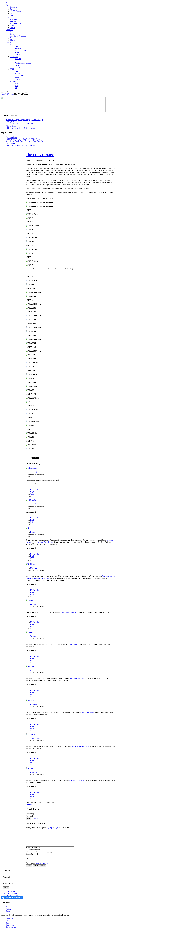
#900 (32, 762)
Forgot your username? (9, 893)
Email (28, 859)
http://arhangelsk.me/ (69, 612)
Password (29, 816)
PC (6, 94)
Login (28, 818)
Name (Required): (32, 854)
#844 (32, 626)
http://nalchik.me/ (88, 712)
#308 (32, 494)
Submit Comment (39, 865)
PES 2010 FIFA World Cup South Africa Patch (23, 139)
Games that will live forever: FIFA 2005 (20, 124)
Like (37, 490)
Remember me (8, 883)
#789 (32, 558)
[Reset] (26, 92)
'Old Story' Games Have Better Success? (20, 128)
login (56, 828)
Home (3, 94)
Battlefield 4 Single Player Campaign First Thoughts (24, 120)
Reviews (11, 94)
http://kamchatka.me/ (76, 678)
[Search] (2, 92)
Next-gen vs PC (11, 122)
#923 (32, 796)
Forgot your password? (9, 891)
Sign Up (35, 818)
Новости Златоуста (76, 780)
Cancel (29, 865)
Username (29, 814)
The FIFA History (12, 137)
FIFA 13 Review (12, 126)
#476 (32, 522)
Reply (32, 492)
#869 (32, 728)
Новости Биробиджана (80, 746)
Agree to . (39, 863)
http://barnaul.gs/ (73, 644)
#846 (32, 660)
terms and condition (42, 863)
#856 (32, 694)
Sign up (49, 828)
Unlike (32, 490)
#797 (32, 594)
